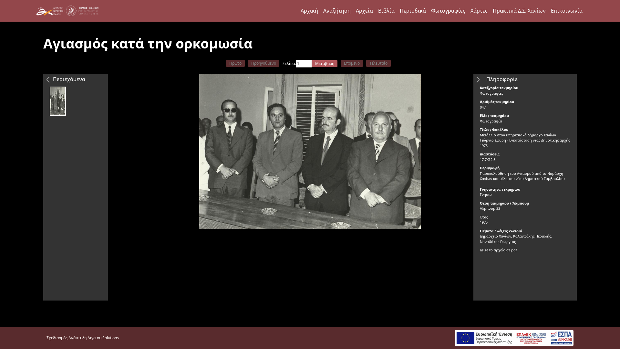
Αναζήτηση (337, 10)
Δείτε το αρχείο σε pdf (498, 250)
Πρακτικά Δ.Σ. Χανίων (519, 10)
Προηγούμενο (263, 63)
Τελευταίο (378, 63)
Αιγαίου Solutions (103, 338)
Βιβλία (386, 10)
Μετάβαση (324, 63)
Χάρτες (479, 10)
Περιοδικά (413, 10)
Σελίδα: (289, 63)
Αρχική (309, 10)
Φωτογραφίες (448, 10)
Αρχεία (364, 10)
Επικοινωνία (567, 10)
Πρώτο (235, 63)
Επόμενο (352, 63)
